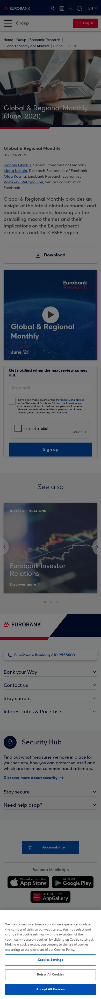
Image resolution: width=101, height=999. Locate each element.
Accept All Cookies (50, 989)
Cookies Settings (50, 960)
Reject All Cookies (50, 974)
